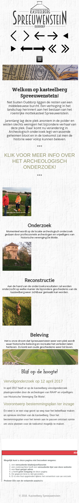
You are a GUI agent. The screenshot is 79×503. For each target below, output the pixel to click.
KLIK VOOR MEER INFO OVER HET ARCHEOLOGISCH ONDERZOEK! (39, 161)
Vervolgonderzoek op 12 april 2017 (33, 381)
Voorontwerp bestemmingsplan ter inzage (39, 404)
